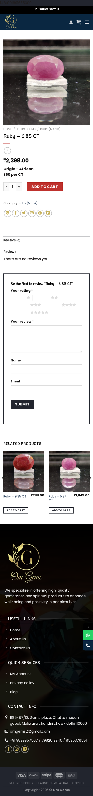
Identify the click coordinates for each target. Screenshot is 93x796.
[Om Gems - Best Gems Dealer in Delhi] (34, 22)
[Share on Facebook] (15, 213)
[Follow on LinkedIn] (25, 749)
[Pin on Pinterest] (40, 213)
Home (7, 129)
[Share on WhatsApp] (7, 213)
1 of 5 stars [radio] (17, 297)
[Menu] (87, 22)
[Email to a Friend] (32, 213)
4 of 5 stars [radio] (52, 305)
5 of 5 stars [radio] (21, 312)
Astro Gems (26, 129)
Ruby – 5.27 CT (57, 498)
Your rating (22, 290)
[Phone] (88, 645)
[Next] (90, 486)
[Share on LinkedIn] (48, 213)
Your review (22, 321)
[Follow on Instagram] (17, 749)
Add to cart (44, 186)
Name (16, 360)
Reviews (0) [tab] (11, 240)
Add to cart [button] (16, 510)
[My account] (71, 22)
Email (15, 381)
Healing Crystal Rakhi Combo (60, 783)
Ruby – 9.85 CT (14, 497)
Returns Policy (21, 783)
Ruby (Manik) (50, 129)
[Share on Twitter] (24, 213)
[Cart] (79, 22)
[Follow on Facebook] (8, 749)
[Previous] (3, 486)
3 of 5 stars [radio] (21, 305)
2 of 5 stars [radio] (42, 297)
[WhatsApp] (88, 635)
